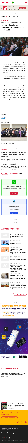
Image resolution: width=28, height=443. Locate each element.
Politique (15, 16)
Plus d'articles (20, 294)
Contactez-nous (7, 432)
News (9, 16)
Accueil (3, 16)
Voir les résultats (14, 173)
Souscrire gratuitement (9, 417)
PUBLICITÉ (13, 148)
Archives (20, 173)
